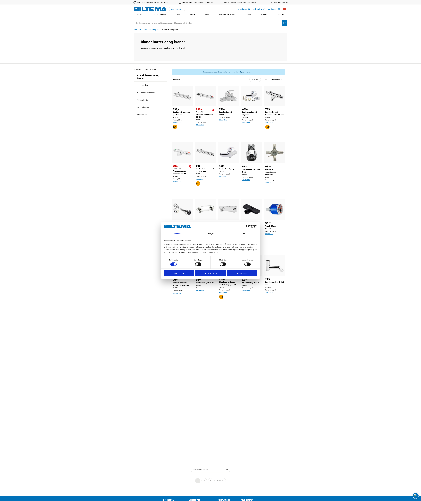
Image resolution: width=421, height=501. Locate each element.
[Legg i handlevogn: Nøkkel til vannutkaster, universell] (274, 188)
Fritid (192, 15)
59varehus (177, 122)
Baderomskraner (144, 85)
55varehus (269, 122)
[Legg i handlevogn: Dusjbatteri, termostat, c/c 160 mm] (205, 190)
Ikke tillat (179, 273)
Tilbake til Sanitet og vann (146, 70)
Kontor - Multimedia (227, 15)
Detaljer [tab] (211, 234)
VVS (145, 30)
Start (135, 30)
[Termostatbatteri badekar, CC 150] (182, 152)
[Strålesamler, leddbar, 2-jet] (251, 152)
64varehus (246, 180)
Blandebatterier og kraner (148, 77)
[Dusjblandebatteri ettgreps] (251, 96)
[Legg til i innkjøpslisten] (175, 134)
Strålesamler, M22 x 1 (251, 282)
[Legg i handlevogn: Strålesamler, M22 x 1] (251, 296)
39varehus (200, 179)
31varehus (223, 292)
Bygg (249, 15)
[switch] (198, 264)
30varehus (200, 125)
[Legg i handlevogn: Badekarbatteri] (228, 125)
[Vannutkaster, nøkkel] (251, 209)
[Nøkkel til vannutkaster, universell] (274, 152)
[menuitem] (140, 14)
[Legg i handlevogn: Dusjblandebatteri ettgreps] (251, 128)
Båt (178, 15)
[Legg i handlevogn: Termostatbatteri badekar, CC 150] (181, 187)
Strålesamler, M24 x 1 (205, 282)
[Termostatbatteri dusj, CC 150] (205, 96)
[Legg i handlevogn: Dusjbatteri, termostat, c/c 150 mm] (181, 134)
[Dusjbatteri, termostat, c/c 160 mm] (205, 152)
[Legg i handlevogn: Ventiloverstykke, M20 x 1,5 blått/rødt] (181, 298)
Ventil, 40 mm (270, 226)
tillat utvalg (210, 273)
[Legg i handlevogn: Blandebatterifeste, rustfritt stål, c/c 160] (228, 304)
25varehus (269, 292)
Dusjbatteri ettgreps (227, 169)
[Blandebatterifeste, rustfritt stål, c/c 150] (228, 209)
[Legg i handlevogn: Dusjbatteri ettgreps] (228, 182)
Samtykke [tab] (177, 234)
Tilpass (256, 79)
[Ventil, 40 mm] (274, 209)
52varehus (246, 290)
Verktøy (280, 15)
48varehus (177, 293)
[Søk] (284, 23)
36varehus (200, 290)
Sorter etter (272, 79)
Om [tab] (243, 234)
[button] (285, 9)
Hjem (207, 15)
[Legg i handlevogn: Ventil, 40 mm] (274, 239)
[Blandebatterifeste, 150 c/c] (205, 209)
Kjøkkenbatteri (143, 100)
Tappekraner (142, 114)
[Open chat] (416, 496)
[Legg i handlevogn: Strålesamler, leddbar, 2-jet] (251, 185)
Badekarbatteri (225, 112)
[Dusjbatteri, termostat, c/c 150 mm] (182, 96)
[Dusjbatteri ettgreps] (228, 152)
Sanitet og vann (154, 30)
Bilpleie (264, 15)
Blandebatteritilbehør (146, 92)
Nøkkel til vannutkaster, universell (271, 172)
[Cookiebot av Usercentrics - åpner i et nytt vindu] (247, 226)
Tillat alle (242, 273)
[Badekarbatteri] (228, 96)
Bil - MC (140, 15)
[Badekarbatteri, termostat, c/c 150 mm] (274, 96)
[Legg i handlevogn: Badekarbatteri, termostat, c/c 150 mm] (274, 134)
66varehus (223, 120)
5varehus (222, 176)
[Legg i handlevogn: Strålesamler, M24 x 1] (205, 296)
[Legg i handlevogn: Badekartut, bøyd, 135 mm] (274, 298)
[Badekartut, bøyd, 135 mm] (274, 265)
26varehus (177, 181)
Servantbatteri (143, 107)
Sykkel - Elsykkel (160, 15)
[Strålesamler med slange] (182, 209)
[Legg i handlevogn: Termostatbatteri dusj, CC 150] (205, 130)
